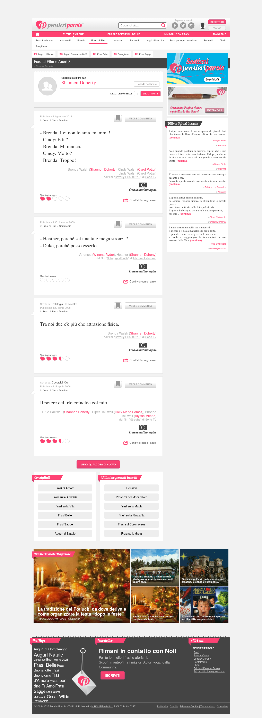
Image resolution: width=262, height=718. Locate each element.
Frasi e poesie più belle (123, 34)
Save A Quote (201, 655)
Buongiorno (123, 54)
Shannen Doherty (78, 82)
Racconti (134, 40)
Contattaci (222, 706)
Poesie (81, 40)
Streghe (135, 419)
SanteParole (201, 662)
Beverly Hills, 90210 (127, 177)
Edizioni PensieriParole (207, 668)
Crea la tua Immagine (142, 190)
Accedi (217, 27)
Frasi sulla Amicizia (65, 497)
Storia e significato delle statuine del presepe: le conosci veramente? (203, 580)
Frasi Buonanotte (49, 668)
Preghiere (41, 46)
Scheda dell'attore (147, 84)
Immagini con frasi (176, 34)
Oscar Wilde (58, 696)
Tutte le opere (73, 34)
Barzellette (40, 659)
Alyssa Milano (145, 415)
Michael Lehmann (144, 258)
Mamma (222, 168)
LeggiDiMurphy (202, 658)
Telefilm (63, 120)
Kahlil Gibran (53, 691)
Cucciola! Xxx (60, 382)
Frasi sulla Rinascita (132, 515)
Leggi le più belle (121, 93)
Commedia (65, 226)
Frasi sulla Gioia (131, 533)
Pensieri (131, 488)
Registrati (217, 22)
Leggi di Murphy (155, 40)
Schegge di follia (117, 258)
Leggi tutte (150, 93)
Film (98, 40)
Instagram (191, 25)
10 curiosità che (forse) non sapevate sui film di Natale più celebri (203, 618)
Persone (222, 145)
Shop (197, 665)
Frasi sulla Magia (131, 506)
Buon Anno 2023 (57, 659)
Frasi (44, 40)
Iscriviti (112, 675)
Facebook (175, 25)
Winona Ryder (103, 254)
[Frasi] (37, 36)
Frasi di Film (49, 120)
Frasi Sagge (145, 54)
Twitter (183, 25)
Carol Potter (146, 169)
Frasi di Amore (65, 488)
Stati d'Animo (41, 700)
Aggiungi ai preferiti (118, 118)
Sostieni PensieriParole (197, 68)
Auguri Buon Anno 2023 (75, 54)
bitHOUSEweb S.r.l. (102, 706)
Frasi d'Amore (47, 677)
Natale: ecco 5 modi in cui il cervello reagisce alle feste (153, 618)
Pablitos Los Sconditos (215, 187)
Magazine (219, 34)
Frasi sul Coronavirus (131, 524)
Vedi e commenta (140, 118)
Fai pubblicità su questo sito (209, 671)
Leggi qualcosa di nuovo (98, 464)
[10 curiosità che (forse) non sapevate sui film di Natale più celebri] (204, 604)
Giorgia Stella (219, 140)
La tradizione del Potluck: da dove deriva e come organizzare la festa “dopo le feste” (82, 611)
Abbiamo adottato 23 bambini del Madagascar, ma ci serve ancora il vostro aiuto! (153, 579)
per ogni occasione (183, 40)
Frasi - (60, 24)
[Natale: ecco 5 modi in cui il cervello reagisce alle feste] (155, 604)
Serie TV (150, 177)
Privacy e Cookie (189, 706)
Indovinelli (65, 40)
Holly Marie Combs (128, 411)
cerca (154, 25)
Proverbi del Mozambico (131, 497)
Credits (174, 706)
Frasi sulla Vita (65, 506)
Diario (222, 40)
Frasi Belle (102, 54)
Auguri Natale (48, 654)
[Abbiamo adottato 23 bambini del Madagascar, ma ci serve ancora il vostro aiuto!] (155, 567)
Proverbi (208, 40)
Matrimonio (40, 697)
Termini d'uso (207, 706)
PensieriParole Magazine (52, 554)
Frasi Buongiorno (46, 673)
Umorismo (117, 40)
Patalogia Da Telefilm (64, 304)
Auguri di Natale (45, 54)
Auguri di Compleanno (50, 649)
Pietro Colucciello (218, 217)
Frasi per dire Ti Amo (50, 683)
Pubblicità (162, 706)
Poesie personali (218, 221)
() (197, 134)
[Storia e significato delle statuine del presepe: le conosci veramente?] (204, 567)
